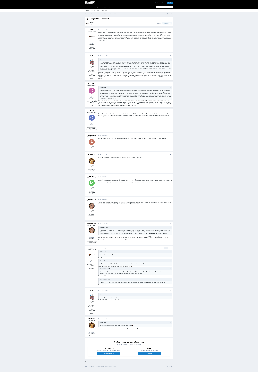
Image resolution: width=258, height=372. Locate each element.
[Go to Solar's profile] (87, 23)
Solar (92, 22)
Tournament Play (101, 24)
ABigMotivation (91, 135)
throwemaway (91, 199)
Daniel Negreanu (96, 7)
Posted (103, 29)
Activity (109, 7)
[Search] (171, 7)
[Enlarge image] (131, 266)
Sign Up (170, 2)
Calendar (93, 10)
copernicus (91, 154)
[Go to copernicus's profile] (92, 161)
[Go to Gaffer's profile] (92, 62)
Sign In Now (149, 353)
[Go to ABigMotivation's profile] (92, 142)
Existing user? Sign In (160, 2)
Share (159, 23)
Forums (87, 10)
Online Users (104, 10)
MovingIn (92, 176)
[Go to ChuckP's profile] (92, 118)
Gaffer (92, 55)
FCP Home (88, 7)
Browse (104, 7)
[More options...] (170, 30)
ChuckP (91, 110)
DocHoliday (91, 84)
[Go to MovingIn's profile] (92, 183)
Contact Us (129, 370)
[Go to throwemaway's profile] (92, 206)
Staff (98, 10)
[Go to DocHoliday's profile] (92, 91)
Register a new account (109, 353)
